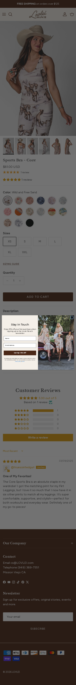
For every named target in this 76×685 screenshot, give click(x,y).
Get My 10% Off (20, 353)
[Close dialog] (71, 317)
